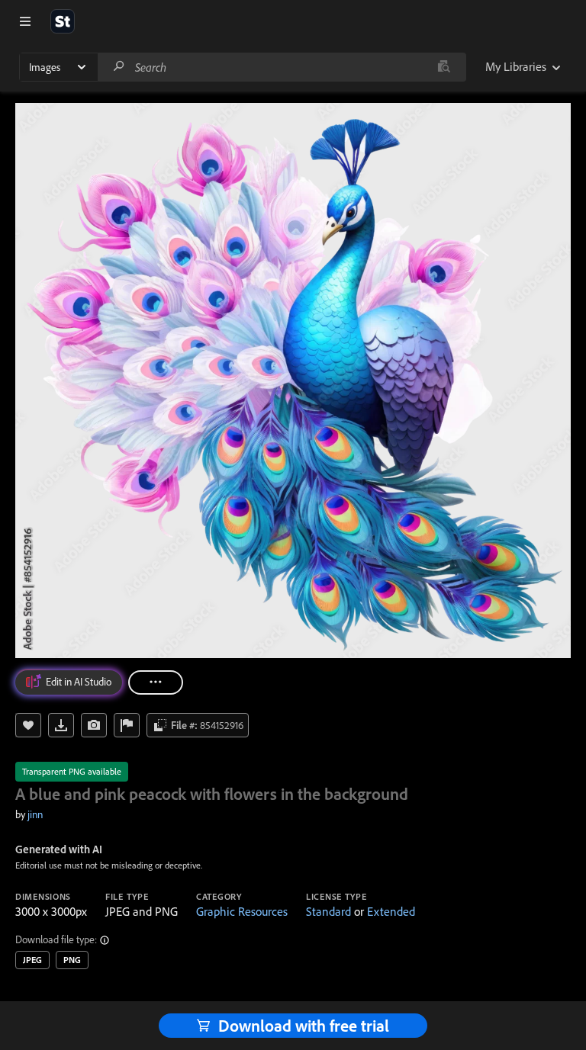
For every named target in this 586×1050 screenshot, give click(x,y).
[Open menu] (25, 21)
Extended (391, 911)
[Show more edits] (155, 682)
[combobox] (281, 67)
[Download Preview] (61, 725)
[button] (105, 940)
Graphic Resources (242, 911)
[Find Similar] (94, 725)
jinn (35, 814)
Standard (328, 911)
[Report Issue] (127, 725)
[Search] (119, 66)
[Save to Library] (28, 725)
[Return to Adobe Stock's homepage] (62, 21)
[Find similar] (443, 67)
